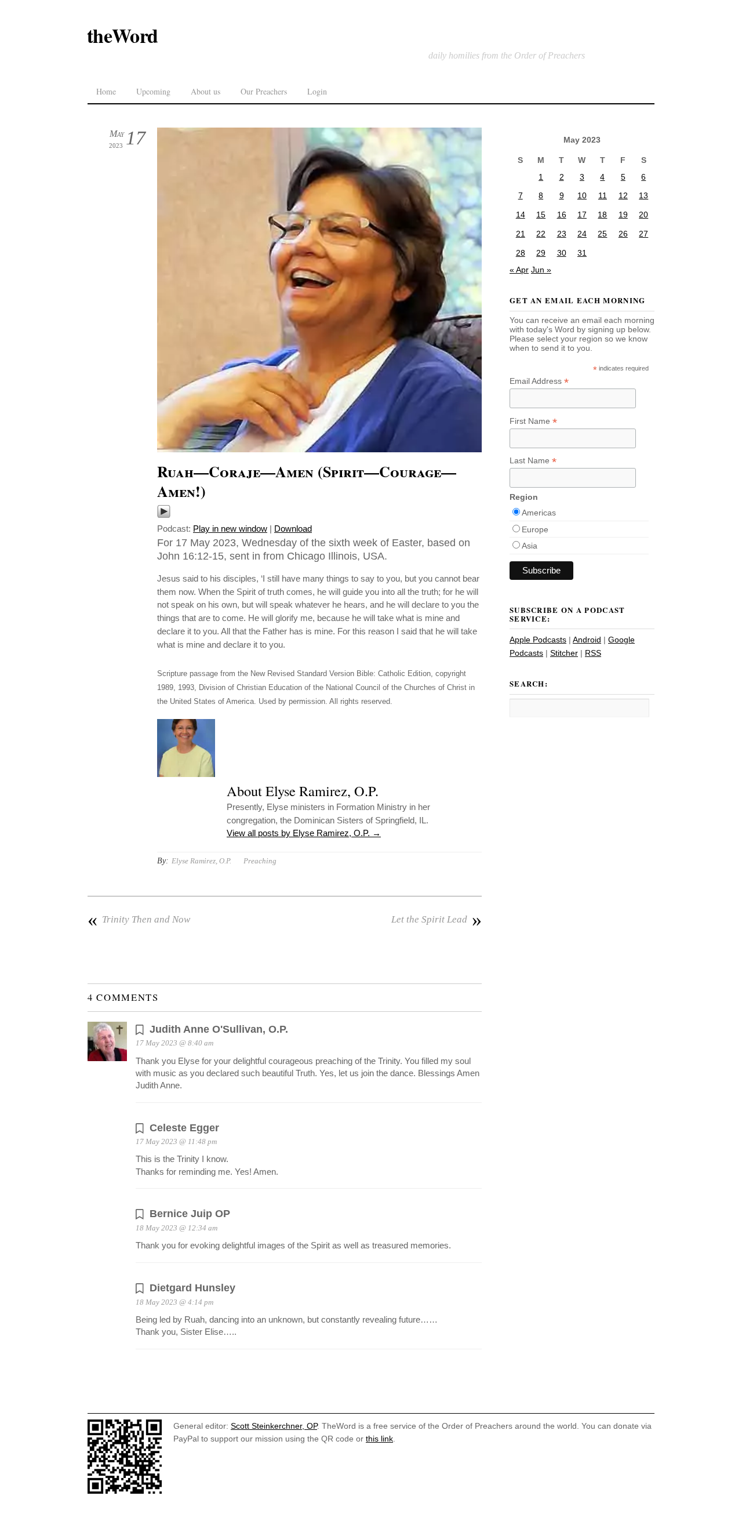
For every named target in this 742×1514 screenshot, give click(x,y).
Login (317, 91)
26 (623, 233)
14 (520, 214)
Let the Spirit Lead (436, 919)
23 (561, 233)
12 (623, 195)
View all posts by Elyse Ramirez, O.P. (304, 833)
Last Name (533, 460)
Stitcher (564, 653)
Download (293, 528)
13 (643, 195)
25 (602, 233)
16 (561, 214)
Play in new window (230, 528)
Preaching (260, 860)
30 (561, 252)
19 (623, 214)
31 (582, 252)
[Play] (163, 515)
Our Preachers (264, 91)
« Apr (519, 269)
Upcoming (153, 91)
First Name (533, 421)
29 (540, 252)
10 (582, 195)
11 (602, 195)
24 (582, 233)
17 (582, 214)
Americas (539, 512)
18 (602, 214)
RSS (593, 653)
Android (587, 639)
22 (540, 233)
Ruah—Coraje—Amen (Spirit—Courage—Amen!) (306, 481)
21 (520, 233)
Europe (535, 529)
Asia (529, 545)
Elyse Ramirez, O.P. (201, 860)
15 (540, 214)
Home (106, 91)
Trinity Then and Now (139, 919)
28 (520, 252)
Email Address (539, 381)
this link (379, 1438)
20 (643, 214)
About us (205, 91)
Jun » (541, 269)
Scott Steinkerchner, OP (274, 1426)
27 (643, 233)
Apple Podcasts (538, 639)
